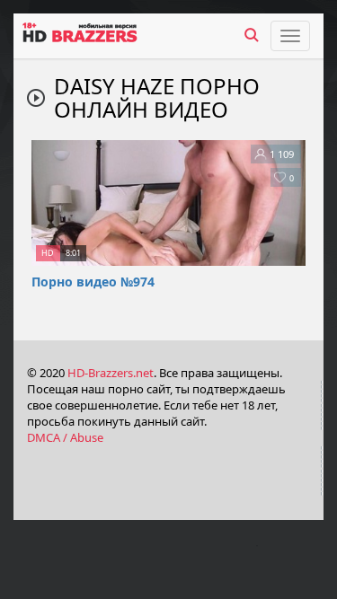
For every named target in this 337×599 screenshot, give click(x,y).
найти (251, 35)
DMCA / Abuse (65, 437)
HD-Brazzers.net (110, 373)
